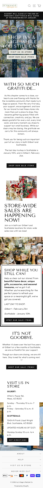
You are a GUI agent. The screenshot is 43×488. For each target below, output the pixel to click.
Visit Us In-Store (21, 52)
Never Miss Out (20, 471)
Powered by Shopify (21, 486)
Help (21, 459)
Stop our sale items (19, 320)
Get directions (18, 440)
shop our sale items (21, 165)
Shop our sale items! (21, 367)
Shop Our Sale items (21, 57)
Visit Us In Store (20, 465)
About (21, 454)
